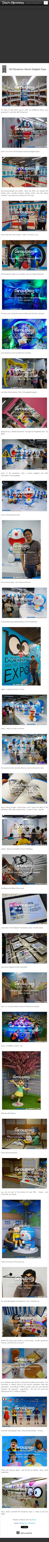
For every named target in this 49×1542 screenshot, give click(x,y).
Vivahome (31, 1523)
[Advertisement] (24, 36)
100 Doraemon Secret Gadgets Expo (27, 69)
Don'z (34, 1519)
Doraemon (23, 1523)
